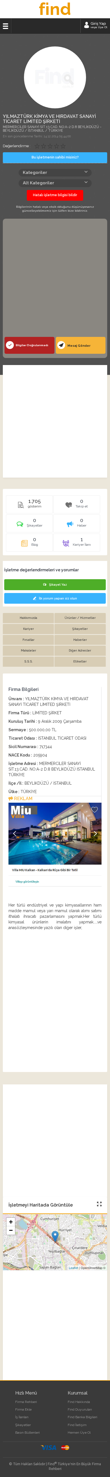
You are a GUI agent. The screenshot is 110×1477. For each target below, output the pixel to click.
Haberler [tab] (80, 640)
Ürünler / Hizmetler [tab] (80, 618)
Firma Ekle (23, 1409)
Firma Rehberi (26, 1402)
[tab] (29, 525)
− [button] (11, 1230)
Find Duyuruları (80, 1409)
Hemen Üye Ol (79, 1433)
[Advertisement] (55, 279)
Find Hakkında (79, 1402)
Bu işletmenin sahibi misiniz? (55, 157)
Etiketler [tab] (80, 661)
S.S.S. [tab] (28, 661)
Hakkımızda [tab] (28, 618)
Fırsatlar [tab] (28, 640)
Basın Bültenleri (27, 1433)
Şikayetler (23, 1425)
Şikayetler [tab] (80, 629)
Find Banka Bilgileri (82, 1417)
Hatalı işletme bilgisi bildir (55, 195)
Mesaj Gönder (79, 346)
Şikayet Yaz (58, 585)
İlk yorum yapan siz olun (58, 598)
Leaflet (73, 1267)
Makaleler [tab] (28, 650)
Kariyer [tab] (28, 629)
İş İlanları (21, 1417)
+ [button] (11, 1221)
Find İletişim (77, 1425)
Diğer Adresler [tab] (80, 650)
